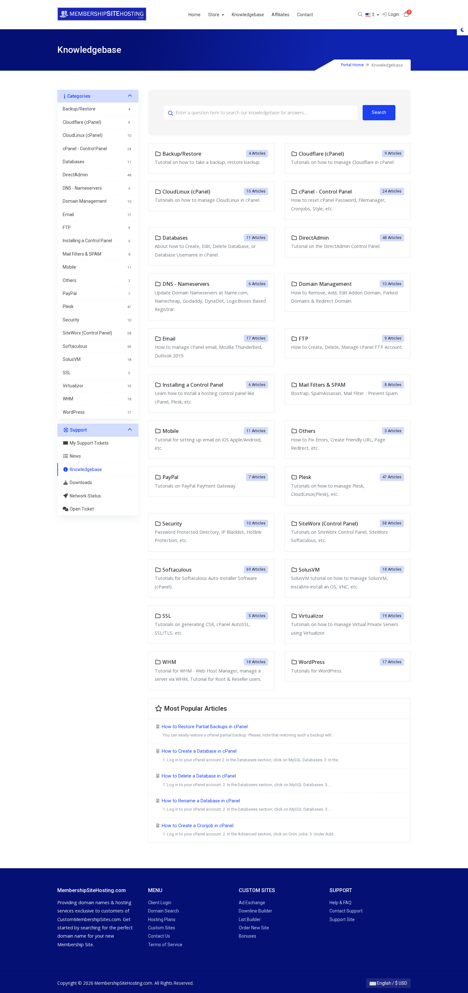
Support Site (342, 919)
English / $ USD (391, 983)
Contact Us (159, 936)
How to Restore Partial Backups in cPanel (247, 730)
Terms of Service (165, 944)
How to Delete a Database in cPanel (245, 780)
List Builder (250, 919)
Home (194, 14)
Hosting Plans (161, 919)
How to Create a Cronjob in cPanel (248, 829)
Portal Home (352, 64)
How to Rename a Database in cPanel (245, 805)
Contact (305, 14)
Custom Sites (161, 927)
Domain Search (163, 910)
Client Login (159, 902)
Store (214, 14)
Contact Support (346, 910)
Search (379, 112)
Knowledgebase (248, 14)
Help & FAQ (340, 902)
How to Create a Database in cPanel (250, 755)
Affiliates (280, 14)
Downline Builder (255, 910)
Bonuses (247, 936)
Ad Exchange (252, 902)
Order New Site (254, 927)
